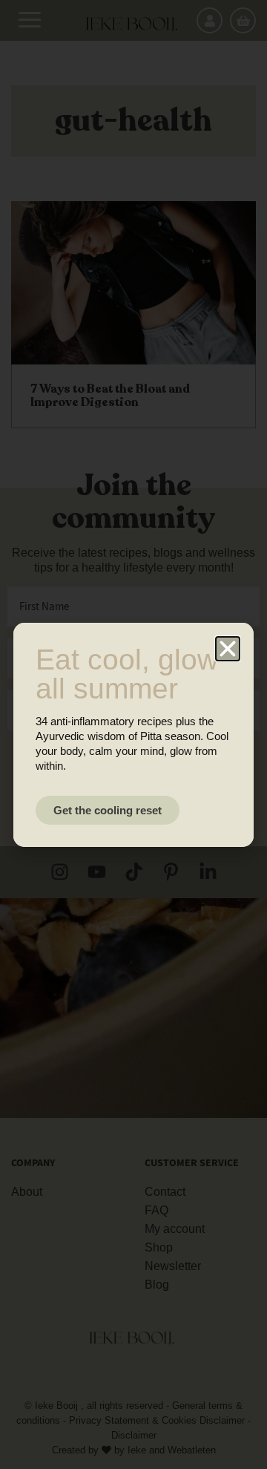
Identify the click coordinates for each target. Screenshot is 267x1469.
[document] (133, 734)
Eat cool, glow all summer (127, 674)
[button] (228, 649)
